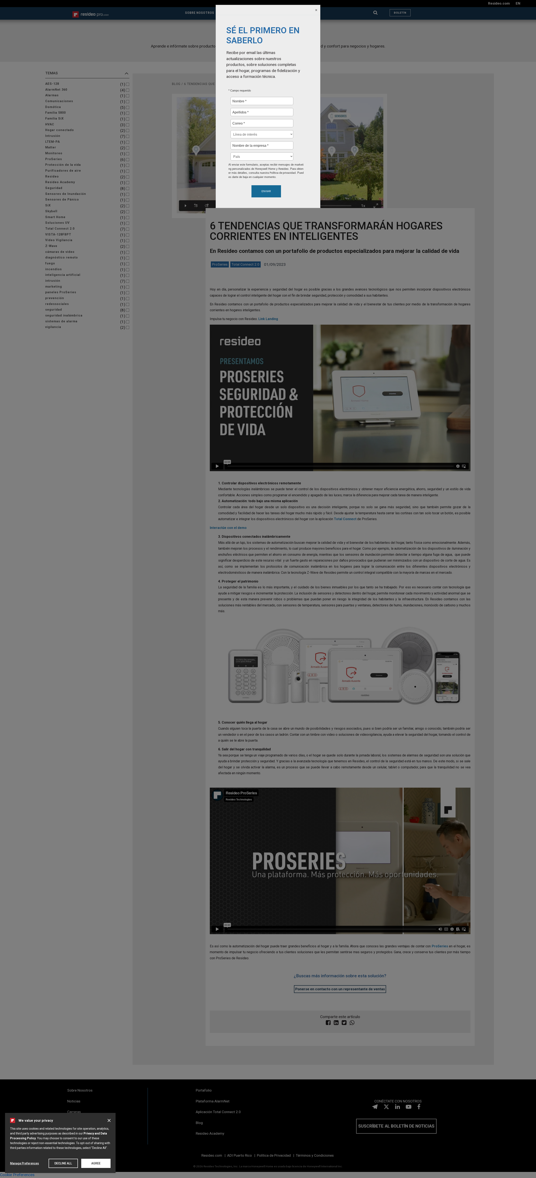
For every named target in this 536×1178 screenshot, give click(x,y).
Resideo (283, 168)
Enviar (266, 191)
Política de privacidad (283, 172)
